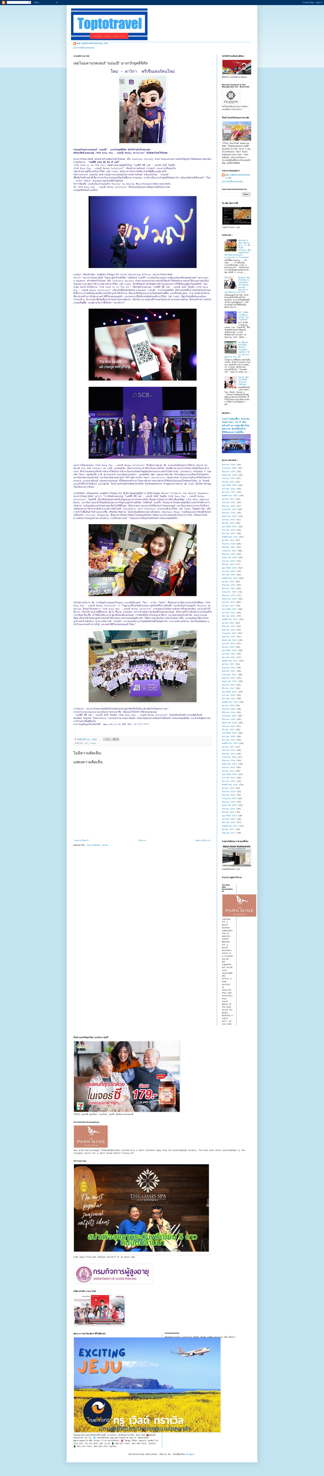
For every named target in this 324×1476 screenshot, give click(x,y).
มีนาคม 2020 (228, 730)
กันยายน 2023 (228, 585)
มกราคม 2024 (228, 571)
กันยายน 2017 (228, 833)
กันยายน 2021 (228, 668)
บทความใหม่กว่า (81, 840)
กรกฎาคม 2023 (229, 592)
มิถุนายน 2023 (228, 595)
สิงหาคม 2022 (228, 630)
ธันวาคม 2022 (228, 616)
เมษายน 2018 (228, 809)
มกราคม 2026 (228, 489)
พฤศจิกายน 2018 (230, 785)
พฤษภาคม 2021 (229, 681)
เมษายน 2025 (228, 520)
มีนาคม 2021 (228, 688)
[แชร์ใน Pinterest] (117, 739)
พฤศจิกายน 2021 (230, 661)
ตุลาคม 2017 (228, 829)
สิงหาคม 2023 (228, 588)
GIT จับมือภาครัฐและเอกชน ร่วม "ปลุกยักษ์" (243, 316)
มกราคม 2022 (228, 654)
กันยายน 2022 (228, 626)
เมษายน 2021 (228, 685)
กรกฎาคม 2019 (229, 757)
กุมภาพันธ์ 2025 (229, 527)
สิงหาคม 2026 (228, 465)
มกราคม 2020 (228, 736)
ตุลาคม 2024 (228, 540)
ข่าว (86, 743)
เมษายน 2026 (228, 478)
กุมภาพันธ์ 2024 (229, 568)
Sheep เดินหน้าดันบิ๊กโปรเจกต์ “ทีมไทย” (243, 381)
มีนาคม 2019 (228, 771)
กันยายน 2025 (228, 502)
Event (93, 743)
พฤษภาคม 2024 (229, 557)
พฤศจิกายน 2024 (230, 537)
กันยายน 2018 (228, 791)
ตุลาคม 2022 (228, 623)
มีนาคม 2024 (228, 564)
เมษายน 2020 (228, 726)
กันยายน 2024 (228, 544)
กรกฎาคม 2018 (229, 798)
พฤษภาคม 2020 (229, 723)
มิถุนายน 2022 (228, 637)
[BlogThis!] (108, 739)
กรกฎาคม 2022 (229, 633)
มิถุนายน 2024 (228, 554)
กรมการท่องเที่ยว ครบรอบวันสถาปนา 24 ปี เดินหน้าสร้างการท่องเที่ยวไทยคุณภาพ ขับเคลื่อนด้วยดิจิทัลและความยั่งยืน (236, 426)
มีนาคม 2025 (228, 523)
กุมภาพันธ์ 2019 (229, 774)
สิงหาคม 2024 (228, 547)
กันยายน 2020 (228, 709)
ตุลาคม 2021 (228, 664)
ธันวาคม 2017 (228, 822)
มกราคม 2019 (228, 778)
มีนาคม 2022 (228, 647)
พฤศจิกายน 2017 (230, 826)
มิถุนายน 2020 (228, 719)
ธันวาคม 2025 (228, 492)
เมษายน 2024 (228, 561)
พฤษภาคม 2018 (229, 805)
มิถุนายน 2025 (228, 513)
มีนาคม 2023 (228, 606)
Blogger (190, 1454)
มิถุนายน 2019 (228, 760)
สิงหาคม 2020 (228, 712)
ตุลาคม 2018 (228, 788)
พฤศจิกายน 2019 (230, 743)
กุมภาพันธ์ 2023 (229, 609)
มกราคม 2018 (228, 819)
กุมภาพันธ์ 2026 (229, 485)
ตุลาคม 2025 (228, 499)
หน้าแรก (142, 840)
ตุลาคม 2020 (228, 705)
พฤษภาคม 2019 (229, 764)
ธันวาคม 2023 (228, 575)
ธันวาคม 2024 (228, 533)
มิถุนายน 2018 (228, 802)
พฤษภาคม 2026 (229, 475)
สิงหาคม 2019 (228, 754)
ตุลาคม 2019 (228, 747)
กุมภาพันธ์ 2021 (229, 692)
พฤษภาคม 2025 (229, 516)
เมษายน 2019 (228, 767)
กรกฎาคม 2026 (229, 468)
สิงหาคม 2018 (228, 795)
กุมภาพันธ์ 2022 (229, 650)
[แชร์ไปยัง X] (111, 739)
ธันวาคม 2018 (228, 781)
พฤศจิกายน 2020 (230, 702)
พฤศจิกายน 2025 (230, 495)
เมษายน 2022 (228, 643)
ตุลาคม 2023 (228, 582)
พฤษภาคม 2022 (229, 640)
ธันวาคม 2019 (228, 740)
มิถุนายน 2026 (228, 472)
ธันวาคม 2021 (228, 657)
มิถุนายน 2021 (228, 678)
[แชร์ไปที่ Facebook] (114, 739)
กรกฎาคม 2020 (229, 716)
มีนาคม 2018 (228, 812)
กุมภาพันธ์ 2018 (229, 816)
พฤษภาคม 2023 (229, 599)
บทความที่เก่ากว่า (203, 840)
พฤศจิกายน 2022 (230, 619)
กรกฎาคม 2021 (229, 675)
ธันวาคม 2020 (228, 698)
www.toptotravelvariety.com (92, 43)
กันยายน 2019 (228, 750)
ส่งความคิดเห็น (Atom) (98, 845)
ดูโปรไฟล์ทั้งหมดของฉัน (83, 48)
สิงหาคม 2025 (228, 506)
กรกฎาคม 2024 (229, 551)
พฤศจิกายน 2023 (230, 578)
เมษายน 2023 (228, 602)
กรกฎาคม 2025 (229, 509)
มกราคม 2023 (228, 613)
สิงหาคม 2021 (228, 671)
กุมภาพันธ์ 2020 (229, 733)
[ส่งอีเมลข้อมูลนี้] (104, 739)
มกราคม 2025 (228, 530)
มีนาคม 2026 (228, 482)
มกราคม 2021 (228, 695)
